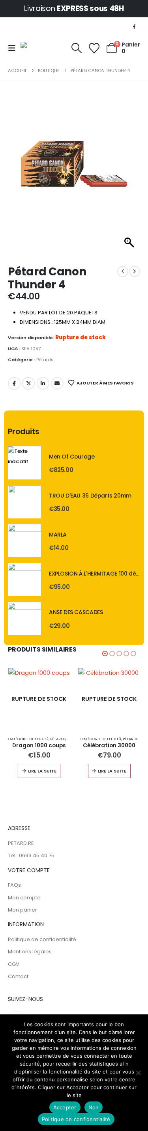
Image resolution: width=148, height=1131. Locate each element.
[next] (134, 271)
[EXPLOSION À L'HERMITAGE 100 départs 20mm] (24, 579)
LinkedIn (43, 383)
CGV (13, 964)
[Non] (138, 1073)
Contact (18, 976)
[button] (14, 48)
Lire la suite (42, 771)
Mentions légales (30, 951)
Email (57, 383)
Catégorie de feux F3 (101, 738)
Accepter (65, 1107)
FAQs (14, 885)
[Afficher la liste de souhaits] (94, 48)
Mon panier (22, 910)
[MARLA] (24, 540)
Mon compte (24, 897)
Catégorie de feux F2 (28, 738)
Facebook (14, 383)
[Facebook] (134, 26)
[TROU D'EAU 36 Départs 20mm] (24, 501)
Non (93, 1107)
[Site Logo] (40, 48)
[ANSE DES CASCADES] (24, 618)
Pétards (45, 360)
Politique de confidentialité (42, 939)
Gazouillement (28, 383)
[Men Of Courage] (24, 462)
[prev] (122, 271)
